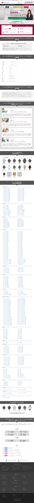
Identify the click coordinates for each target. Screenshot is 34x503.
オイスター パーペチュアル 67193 (21, 309)
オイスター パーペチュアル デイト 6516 (22, 320)
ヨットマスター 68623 (20, 283)
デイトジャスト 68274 (20, 256)
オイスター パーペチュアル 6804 (7, 312)
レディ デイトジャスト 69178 (21, 362)
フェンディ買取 (3, 477)
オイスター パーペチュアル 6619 (21, 307)
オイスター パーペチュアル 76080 (7, 313)
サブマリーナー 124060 (6, 206)
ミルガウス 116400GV (20, 342)
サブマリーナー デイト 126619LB (7, 212)
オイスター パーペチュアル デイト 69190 (8, 323)
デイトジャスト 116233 (20, 232)
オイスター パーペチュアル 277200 (21, 305)
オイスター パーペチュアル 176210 (7, 304)
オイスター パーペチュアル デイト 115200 (8, 316)
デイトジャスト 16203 (20, 245)
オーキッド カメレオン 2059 (6, 397)
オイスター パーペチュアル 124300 (21, 301)
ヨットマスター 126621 (6, 277)
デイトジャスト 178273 (20, 249)
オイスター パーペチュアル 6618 (7, 307)
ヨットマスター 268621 (6, 282)
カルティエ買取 (14, 476)
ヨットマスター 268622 (20, 282)
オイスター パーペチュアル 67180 (21, 308)
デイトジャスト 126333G (6, 240)
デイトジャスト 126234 (6, 237)
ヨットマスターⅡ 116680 (6, 286)
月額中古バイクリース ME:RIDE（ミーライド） (6, 468)
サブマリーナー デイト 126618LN (21, 211)
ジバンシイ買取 (24, 477)
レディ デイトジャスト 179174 (21, 357)
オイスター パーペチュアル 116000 (21, 300)
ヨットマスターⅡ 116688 (6, 287)
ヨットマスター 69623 (20, 284)
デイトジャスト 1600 (20, 241)
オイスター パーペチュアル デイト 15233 (8, 320)
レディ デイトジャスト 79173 (21, 364)
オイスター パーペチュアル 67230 (7, 310)
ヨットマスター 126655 (6, 278)
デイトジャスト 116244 (20, 233)
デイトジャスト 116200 (6, 231)
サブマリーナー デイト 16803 (7, 215)
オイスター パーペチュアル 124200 (7, 301)
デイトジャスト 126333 (20, 239)
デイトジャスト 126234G (20, 237)
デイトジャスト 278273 (20, 253)
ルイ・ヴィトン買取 (15, 475)
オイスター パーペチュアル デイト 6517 (8, 321)
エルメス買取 (3, 475)
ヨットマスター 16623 (6, 279)
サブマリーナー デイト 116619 (7, 211)
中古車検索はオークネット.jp (26, 466)
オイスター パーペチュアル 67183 (7, 309)
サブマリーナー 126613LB (20, 207)
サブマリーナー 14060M (6, 209)
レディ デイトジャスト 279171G (21, 359)
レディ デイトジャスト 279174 (21, 360)
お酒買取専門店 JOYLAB (4, 470)
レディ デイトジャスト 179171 (21, 356)
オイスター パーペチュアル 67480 (7, 311)
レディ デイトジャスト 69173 (7, 361)
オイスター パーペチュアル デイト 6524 (22, 321)
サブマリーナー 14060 (20, 208)
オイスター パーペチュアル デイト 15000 (22, 317)
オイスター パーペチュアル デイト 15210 (22, 319)
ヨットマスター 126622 (20, 277)
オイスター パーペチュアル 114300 (7, 300)
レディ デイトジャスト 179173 (7, 357)
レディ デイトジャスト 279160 (7, 358)
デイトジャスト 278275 (20, 254)
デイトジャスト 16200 (6, 245)
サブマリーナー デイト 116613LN (21, 210)
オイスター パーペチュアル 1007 (21, 298)
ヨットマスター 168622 (6, 280)
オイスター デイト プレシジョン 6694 (21, 389)
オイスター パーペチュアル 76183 (7, 314)
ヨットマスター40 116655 (6, 285)
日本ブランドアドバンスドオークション (17, 469)
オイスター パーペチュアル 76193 (21, 314)
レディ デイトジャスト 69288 (21, 363)
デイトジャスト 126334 (20, 240)
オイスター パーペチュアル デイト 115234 (22, 316)
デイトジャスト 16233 (20, 246)
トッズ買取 (14, 477)
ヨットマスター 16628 (20, 279)
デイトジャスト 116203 (20, 231)
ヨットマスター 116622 (20, 276)
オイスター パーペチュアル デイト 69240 (22, 323)
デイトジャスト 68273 (6, 256)
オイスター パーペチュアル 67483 (21, 311)
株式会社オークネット (4, 466)
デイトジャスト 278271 (6, 253)
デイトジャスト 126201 (6, 235)
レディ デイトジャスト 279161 (21, 358)
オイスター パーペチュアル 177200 (21, 304)
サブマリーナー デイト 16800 (21, 214)
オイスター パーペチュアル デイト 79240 (22, 324)
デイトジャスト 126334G (6, 241)
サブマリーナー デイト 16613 (21, 213)
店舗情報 (11, 4)
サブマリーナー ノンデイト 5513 (21, 215)
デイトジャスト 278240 (20, 251)
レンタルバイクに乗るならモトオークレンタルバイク (27, 468)
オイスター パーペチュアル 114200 (21, 299)
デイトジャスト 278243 (6, 252)
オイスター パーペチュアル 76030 (21, 312)
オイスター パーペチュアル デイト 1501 (8, 318)
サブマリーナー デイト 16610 (21, 212)
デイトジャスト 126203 (20, 235)
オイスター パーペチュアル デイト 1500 (8, 317)
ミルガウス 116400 (6, 342)
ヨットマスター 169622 (6, 281)
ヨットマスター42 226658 (20, 285)
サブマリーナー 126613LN (6, 208)
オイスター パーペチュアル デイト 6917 (22, 322)
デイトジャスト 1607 (20, 244)
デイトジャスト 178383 (6, 251)
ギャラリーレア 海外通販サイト (5, 469)
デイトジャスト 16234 (20, 247)
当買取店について (3, 4)
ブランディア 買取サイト (25, 469)
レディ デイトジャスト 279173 (7, 360)
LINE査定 (29, 4)
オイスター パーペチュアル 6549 (21, 306)
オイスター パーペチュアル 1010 (7, 299)
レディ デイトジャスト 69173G (21, 361)
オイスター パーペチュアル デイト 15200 (8, 319)
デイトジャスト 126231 (6, 236)
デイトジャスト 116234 (6, 233)
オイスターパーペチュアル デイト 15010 (8, 325)
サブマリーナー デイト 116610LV (7, 210)
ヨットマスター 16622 (20, 278)
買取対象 (9, 4)
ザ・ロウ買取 (14, 478)
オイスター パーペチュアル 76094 (21, 313)
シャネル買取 (24, 475)
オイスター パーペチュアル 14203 (21, 302)
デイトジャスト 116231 (6, 232)
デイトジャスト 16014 (6, 243)
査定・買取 (6, 4)
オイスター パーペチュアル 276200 (7, 305)
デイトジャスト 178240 (6, 248)
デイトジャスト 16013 (20, 242)
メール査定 (31, 4)
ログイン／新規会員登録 (25, 4)
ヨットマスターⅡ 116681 (20, 286)
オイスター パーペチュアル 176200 (21, 303)
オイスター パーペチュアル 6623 (7, 308)
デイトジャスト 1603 (20, 243)
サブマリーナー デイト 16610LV (7, 213)
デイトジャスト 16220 (6, 246)
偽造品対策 (14, 4)
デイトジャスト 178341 (20, 250)
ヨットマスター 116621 (6, 276)
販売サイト (22, 2)
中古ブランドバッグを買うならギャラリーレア (17, 466)
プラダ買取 (24, 476)
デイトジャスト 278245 (20, 252)
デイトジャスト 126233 (20, 236)
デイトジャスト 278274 (6, 254)
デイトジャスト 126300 (6, 238)
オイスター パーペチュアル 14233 (7, 303)
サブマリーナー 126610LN (20, 206)
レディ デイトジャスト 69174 (7, 362)
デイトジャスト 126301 (20, 238)
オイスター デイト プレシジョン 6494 (7, 389)
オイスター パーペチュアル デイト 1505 (22, 318)
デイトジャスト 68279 (20, 257)
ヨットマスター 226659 (20, 281)
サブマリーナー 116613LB (20, 205)
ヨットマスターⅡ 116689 (20, 287)
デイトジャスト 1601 (6, 242)
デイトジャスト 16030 (6, 244)
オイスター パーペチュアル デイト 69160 (8, 322)
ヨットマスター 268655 (6, 283)
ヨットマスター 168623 (20, 280)
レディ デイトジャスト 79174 (7, 365)
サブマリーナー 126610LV (6, 207)
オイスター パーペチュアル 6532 (7, 306)
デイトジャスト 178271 (6, 249)
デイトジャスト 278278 (6, 255)
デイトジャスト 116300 (6, 234)
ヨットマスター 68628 (6, 284)
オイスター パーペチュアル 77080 (7, 315)
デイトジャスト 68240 (20, 255)
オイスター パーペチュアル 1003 (7, 298)
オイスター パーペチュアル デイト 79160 (8, 324)
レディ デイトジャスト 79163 (7, 364)
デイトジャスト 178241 (20, 248)
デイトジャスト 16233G (6, 247)
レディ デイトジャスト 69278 (7, 363)
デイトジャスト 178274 (6, 250)
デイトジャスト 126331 (6, 239)
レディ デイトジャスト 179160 (7, 356)
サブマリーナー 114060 (6, 205)
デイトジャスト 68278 (6, 257)
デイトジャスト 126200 (20, 234)
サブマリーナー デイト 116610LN (21, 209)
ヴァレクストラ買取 (4, 478)
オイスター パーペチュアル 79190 (21, 315)
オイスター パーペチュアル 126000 (7, 302)
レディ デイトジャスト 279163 (7, 359)
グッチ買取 (3, 476)
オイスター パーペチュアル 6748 (21, 310)
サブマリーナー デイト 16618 (7, 214)
